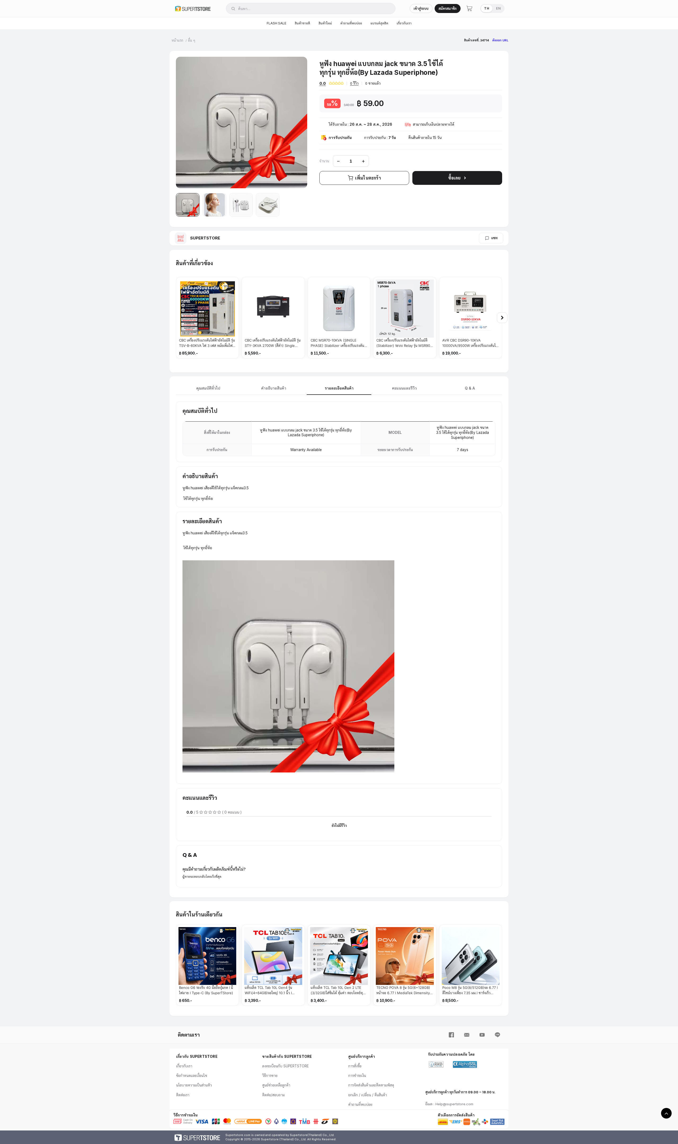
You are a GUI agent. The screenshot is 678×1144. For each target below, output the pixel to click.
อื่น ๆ (191, 40)
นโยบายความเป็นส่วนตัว (194, 1085)
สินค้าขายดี (302, 23)
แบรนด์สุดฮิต (379, 23)
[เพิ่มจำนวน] (363, 161)
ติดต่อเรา (182, 1095)
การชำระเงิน (357, 1075)
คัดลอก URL (500, 40)
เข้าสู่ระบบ (421, 8)
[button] (187, 205)
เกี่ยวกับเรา (404, 23)
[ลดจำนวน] (338, 161)
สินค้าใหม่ (325, 23)
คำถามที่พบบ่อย (351, 23)
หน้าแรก (177, 40)
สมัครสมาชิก (448, 8)
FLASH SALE (276, 23)
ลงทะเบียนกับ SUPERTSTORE (285, 1066)
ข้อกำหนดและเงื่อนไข (191, 1075)
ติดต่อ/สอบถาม (273, 1095)
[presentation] (502, 317)
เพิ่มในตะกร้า (368, 178)
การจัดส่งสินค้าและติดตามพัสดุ (371, 1085)
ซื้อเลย (454, 178)
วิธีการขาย (270, 1075)
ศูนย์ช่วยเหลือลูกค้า (276, 1085)
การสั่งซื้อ (355, 1066)
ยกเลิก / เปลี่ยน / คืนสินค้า (367, 1095)
